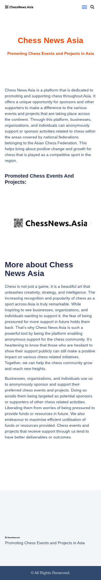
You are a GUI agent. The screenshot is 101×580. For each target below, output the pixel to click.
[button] (84, 7)
